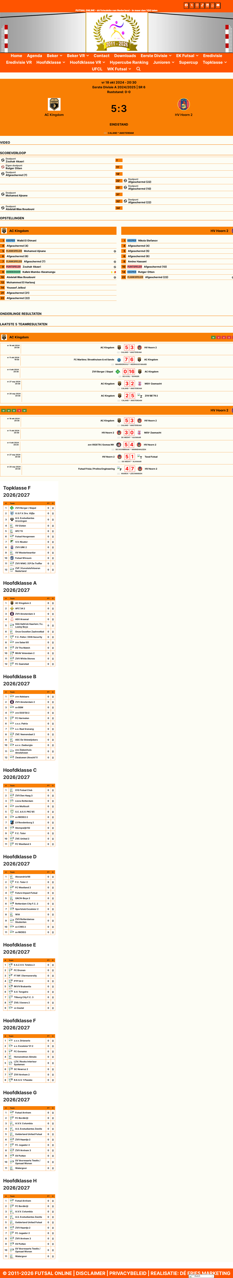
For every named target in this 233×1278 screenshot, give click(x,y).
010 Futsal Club (23, 790)
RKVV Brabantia (22, 986)
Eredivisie (212, 55)
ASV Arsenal (22, 619)
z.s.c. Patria (21, 723)
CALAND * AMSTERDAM (121, 133)
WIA (17, 914)
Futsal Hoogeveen (25, 536)
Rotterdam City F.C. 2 (26, 903)
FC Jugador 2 (22, 1145)
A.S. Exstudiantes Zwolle (28, 1128)
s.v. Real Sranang (24, 729)
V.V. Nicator (21, 541)
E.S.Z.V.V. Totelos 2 (24, 964)
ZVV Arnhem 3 (23, 1150)
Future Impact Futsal (26, 892)
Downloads (125, 55)
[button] (61, 55)
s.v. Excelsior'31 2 (23, 1046)
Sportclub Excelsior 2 (27, 909)
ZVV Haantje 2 (22, 1139)
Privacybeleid (128, 1273)
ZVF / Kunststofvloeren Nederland (27, 569)
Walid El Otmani (26, 240)
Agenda (34, 55)
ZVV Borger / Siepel (25, 508)
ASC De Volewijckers (26, 739)
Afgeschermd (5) (138, 251)
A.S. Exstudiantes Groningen (24, 519)
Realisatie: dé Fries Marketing (190, 1273)
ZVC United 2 (22, 838)
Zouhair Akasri (15, 161)
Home (16, 55)
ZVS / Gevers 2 (22, 1002)
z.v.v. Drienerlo (22, 1040)
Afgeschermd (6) (17, 256)
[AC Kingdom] (54, 108)
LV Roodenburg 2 (24, 822)
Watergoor (21, 1168)
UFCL (97, 69)
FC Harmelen (22, 718)
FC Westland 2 (23, 887)
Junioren (161, 62)
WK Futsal (117, 69)
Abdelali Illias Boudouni (20, 209)
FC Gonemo (20, 1051)
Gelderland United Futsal (28, 1134)
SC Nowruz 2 (21, 1069)
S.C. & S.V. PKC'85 (25, 811)
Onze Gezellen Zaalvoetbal (29, 631)
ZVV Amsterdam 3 (25, 613)
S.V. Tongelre (21, 991)
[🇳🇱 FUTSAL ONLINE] (116, 32)
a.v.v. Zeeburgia (23, 745)
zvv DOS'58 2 (22, 712)
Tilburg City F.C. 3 (23, 997)
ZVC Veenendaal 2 (25, 734)
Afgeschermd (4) (17, 245)
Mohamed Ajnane (17, 195)
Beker (52, 55)
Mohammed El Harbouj (21, 282)
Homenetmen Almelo (25, 1056)
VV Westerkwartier (25, 552)
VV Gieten (20, 525)
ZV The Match (22, 647)
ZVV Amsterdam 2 (25, 702)
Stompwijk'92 (22, 827)
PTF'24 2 (18, 981)
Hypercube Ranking (129, 62)
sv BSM (19, 707)
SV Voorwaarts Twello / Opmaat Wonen (27, 1162)
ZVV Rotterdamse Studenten (24, 920)
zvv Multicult (22, 806)
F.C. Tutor (20, 833)
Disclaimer (90, 1273)
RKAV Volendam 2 (25, 653)
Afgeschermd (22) (139, 181)
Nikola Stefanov (148, 240)
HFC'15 (19, 531)
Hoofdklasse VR (85, 62)
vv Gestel (19, 1008)
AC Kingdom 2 (23, 603)
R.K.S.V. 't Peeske (23, 1080)
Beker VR (76, 55)
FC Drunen (20, 970)
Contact (102, 55)
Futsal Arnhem (23, 1112)
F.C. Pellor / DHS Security (28, 637)
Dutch (197, 1276)
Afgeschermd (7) (16, 175)
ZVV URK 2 (21, 547)
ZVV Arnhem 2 (22, 1074)
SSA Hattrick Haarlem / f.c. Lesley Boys (29, 625)
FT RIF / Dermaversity (25, 975)
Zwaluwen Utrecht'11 (26, 757)
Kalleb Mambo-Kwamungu (39, 271)
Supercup (188, 62)
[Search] (138, 69)
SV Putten (20, 1155)
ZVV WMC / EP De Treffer (28, 563)
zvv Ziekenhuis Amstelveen (23, 751)
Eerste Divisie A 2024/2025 (114, 87)
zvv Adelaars (22, 696)
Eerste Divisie (154, 55)
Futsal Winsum (23, 558)
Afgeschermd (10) (139, 188)
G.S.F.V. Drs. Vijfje (25, 513)
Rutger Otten (14, 168)
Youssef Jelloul (16, 287)
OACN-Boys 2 (22, 898)
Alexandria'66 (22, 876)
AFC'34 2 (20, 608)
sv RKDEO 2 (21, 817)
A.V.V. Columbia (24, 1123)
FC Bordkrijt (21, 1118)
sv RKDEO (20, 932)
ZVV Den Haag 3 (23, 795)
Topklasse (213, 62)
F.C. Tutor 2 (21, 882)
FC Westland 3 (23, 844)
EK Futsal (185, 55)
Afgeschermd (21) (18, 292)
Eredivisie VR (19, 62)
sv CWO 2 (20, 926)
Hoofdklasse (48, 62)
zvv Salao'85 (22, 642)
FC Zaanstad (22, 664)
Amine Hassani (137, 261)
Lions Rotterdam (24, 801)
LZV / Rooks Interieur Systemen (25, 1063)
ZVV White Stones (25, 658)
